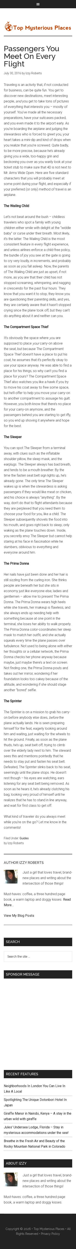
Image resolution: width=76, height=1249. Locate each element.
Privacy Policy (50, 1233)
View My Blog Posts (19, 916)
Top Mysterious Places (38, 26)
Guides (24, 838)
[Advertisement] (38, 1022)
